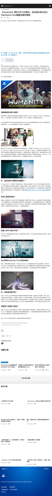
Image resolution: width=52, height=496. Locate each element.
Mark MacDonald (9, 59)
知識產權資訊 (4, 489)
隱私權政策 (12, 487)
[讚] (9, 370)
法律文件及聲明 (13, 489)
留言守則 (3, 492)
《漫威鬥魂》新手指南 (7, 401)
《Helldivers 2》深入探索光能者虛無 (11, 460)
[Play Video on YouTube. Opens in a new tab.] (48, 107)
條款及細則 (4, 487)
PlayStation (8, 6)
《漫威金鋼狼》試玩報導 (33, 440)
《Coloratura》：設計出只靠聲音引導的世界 (39, 401)
